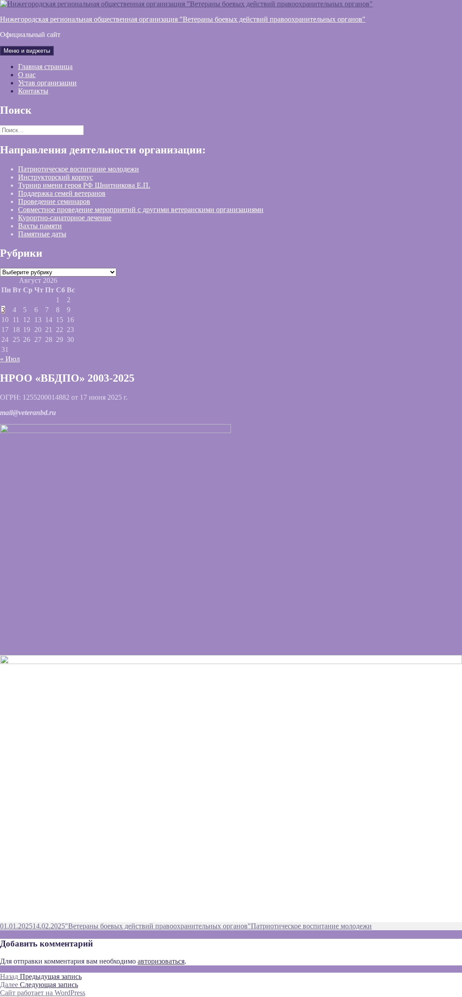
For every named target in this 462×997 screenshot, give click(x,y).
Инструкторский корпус (55, 177)
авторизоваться (161, 961)
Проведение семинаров (54, 201)
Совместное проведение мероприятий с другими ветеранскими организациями (140, 209)
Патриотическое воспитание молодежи (78, 169)
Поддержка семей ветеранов (62, 193)
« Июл (10, 359)
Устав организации (47, 83)
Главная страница (45, 66)
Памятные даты (42, 234)
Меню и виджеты (27, 50)
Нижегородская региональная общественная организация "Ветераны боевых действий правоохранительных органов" (182, 19)
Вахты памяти (40, 226)
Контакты (33, 91)
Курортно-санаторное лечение (64, 218)
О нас (27, 74)
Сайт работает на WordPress (42, 993)
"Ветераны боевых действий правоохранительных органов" (158, 926)
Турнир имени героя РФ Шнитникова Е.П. (84, 185)
